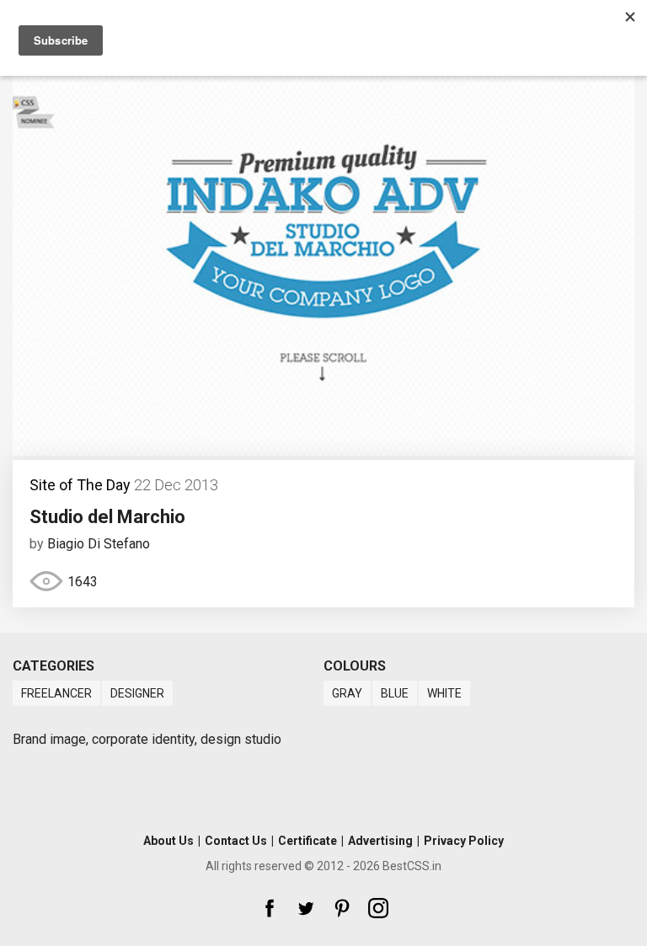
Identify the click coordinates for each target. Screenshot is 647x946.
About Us (168, 840)
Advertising (380, 840)
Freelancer (56, 693)
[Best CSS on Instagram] (378, 908)
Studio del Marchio (107, 516)
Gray (347, 693)
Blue (395, 693)
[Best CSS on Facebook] (269, 908)
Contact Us (236, 840)
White (444, 693)
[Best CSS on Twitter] (306, 908)
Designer (137, 693)
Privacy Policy (464, 840)
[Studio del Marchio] (323, 451)
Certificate (307, 840)
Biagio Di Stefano (98, 544)
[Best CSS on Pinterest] (342, 908)
